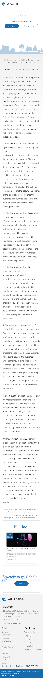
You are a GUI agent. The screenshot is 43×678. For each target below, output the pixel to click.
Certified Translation (9, 647)
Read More (12, 560)
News (4, 663)
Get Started (11, 26)
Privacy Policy (29, 646)
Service (5, 628)
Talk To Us (31, 26)
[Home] (10, 4)
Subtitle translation (11, 77)
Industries (28, 639)
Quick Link (29, 628)
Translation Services (31, 632)
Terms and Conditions (32, 649)
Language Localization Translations (6, 641)
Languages (28, 635)
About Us (27, 642)
